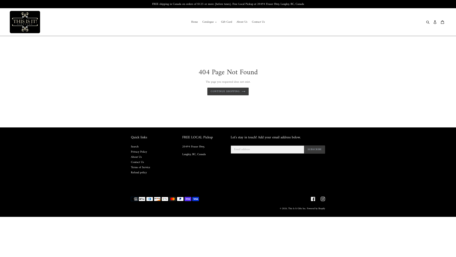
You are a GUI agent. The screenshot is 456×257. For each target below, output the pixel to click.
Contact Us (137, 162)
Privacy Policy (139, 151)
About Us (136, 157)
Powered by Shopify (316, 208)
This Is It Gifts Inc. (297, 208)
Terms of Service (140, 167)
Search (135, 146)
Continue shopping (225, 91)
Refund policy (139, 172)
